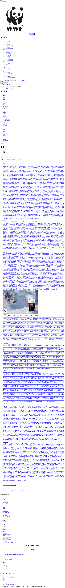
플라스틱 (8, 52)
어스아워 (8, 57)
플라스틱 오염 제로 (7, 537)
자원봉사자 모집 (9, 48)
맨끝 (25, 480)
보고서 (7, 68)
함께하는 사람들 (9, 45)
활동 (4, 49)
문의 (23, 554)
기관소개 (8, 41)
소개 (4, 40)
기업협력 (8, 56)
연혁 (7, 43)
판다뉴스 (8, 65)
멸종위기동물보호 (7, 534)
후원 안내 (5, 533)
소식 (4, 61)
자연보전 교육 (9, 55)
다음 (23, 480)
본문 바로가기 (4, 1)
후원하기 (18, 80)
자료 (4, 67)
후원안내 (8, 72)
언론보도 (8, 63)
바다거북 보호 (9, 73)
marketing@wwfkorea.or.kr (8, 584)
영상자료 (8, 69)
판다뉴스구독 (23, 80)
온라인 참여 (8, 75)
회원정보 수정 (6, 139)
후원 (4, 71)
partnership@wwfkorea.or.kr (9, 580)
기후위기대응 (6, 535)
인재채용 (8, 47)
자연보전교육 (6, 512)
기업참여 (5, 513)
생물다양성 (8, 53)
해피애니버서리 (9, 60)
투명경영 (8, 44)
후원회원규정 (4, 554)
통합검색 (4, 86)
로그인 (8, 80)
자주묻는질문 (18, 554)
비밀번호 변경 (6, 140)
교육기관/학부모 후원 (10, 77)
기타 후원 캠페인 (7, 539)
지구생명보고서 (9, 59)
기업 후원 (8, 76)
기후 (7, 51)
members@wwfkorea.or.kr (8, 577)
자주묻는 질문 (4, 80)
